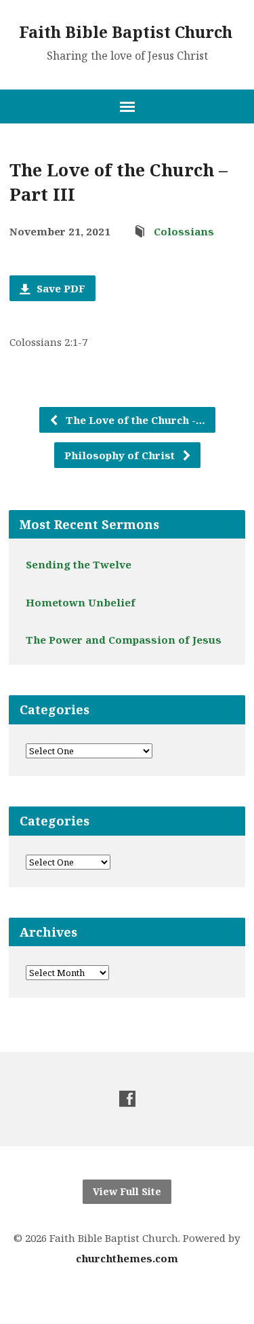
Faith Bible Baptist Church (125, 32)
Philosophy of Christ (120, 455)
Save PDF (59, 288)
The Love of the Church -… (134, 420)
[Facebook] (127, 1098)
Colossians (184, 231)
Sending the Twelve (78, 564)
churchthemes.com (127, 1258)
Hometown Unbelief (80, 602)
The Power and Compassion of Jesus (123, 639)
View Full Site (127, 1191)
